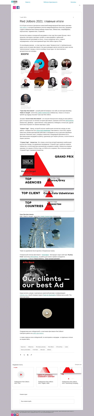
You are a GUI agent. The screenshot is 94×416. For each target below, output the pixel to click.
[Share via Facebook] (20, 354)
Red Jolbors (51, 346)
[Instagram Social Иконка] (14, 7)
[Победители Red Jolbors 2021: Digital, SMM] (47, 373)
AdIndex (49, 349)
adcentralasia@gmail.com (48, 412)
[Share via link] (31, 354)
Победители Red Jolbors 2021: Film (21, 382)
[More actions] (73, 17)
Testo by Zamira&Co (25, 349)
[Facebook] (18, 7)
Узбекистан (30, 346)
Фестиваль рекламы (41, 346)
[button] (79, 5)
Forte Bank (35, 349)
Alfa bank (42, 349)
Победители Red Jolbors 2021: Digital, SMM (45, 382)
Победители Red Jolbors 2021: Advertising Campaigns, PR (71, 382)
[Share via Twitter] (24, 354)
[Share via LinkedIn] (27, 354)
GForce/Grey (59, 346)
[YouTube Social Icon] (17, 415)
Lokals (66, 346)
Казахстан (23, 346)
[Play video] (47, 232)
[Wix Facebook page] (15, 415)
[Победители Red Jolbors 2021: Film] (23, 373)
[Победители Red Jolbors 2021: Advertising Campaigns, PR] (70, 373)
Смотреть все (78, 364)
